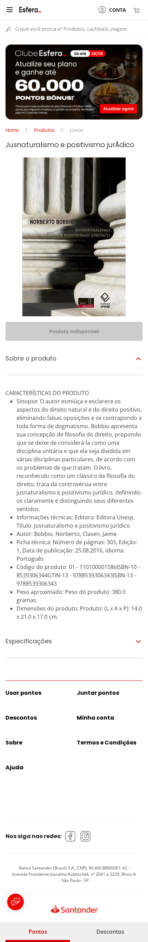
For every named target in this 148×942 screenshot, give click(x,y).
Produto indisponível (74, 331)
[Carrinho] (137, 10)
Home (12, 130)
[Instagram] (86, 836)
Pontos (38, 931)
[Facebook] (70, 836)
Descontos (110, 931)
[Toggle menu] (10, 10)
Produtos (44, 130)
